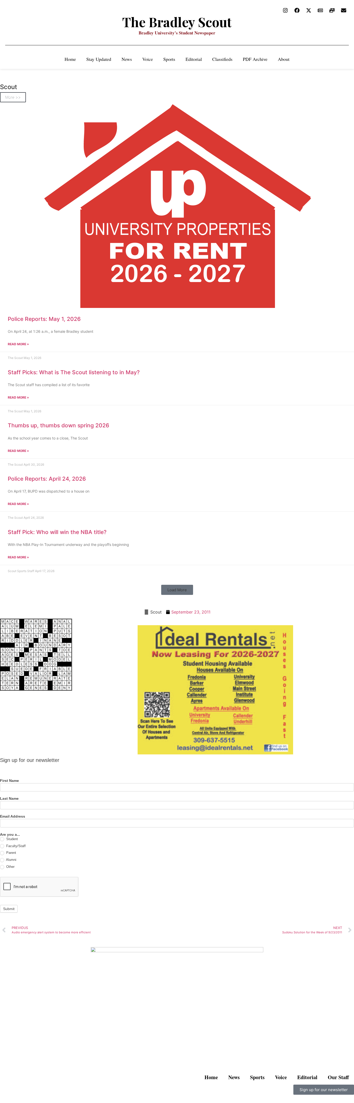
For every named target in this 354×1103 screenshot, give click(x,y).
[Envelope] (343, 10)
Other (10, 867)
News (127, 59)
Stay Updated (98, 59)
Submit (9, 909)
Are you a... (10, 835)
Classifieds (222, 59)
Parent (10, 853)
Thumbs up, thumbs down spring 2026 (58, 425)
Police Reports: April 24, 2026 (47, 478)
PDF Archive (255, 59)
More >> (13, 97)
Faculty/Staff (15, 846)
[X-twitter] (308, 10)
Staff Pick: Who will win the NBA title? (57, 532)
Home (70, 59)
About (283, 59)
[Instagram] (285, 10)
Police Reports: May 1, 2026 (44, 319)
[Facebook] (297, 10)
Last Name (9, 799)
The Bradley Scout (177, 22)
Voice (147, 59)
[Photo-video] (332, 10)
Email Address (12, 816)
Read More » (18, 344)
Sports (169, 59)
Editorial (194, 59)
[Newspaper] (320, 10)
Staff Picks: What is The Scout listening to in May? (74, 372)
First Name (9, 781)
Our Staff (338, 1077)
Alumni (10, 860)
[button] (177, 590)
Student (11, 839)
